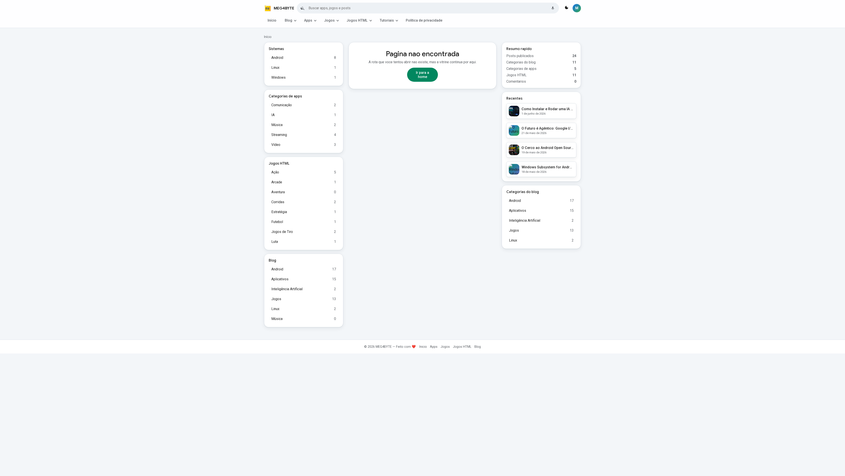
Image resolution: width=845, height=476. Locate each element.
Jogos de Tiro (282, 232)
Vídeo (275, 145)
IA (273, 115)
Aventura (278, 192)
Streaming (279, 135)
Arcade (276, 182)
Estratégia (279, 212)
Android (277, 58)
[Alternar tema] (566, 8)
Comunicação (281, 105)
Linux (275, 67)
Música (277, 125)
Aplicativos (279, 279)
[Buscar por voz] (552, 8)
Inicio (423, 347)
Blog (288, 20)
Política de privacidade (424, 20)
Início (272, 20)
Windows (278, 77)
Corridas (277, 202)
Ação (275, 172)
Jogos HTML (357, 20)
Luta (274, 242)
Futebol (277, 222)
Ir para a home (422, 75)
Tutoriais (387, 20)
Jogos (329, 20)
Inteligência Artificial (287, 289)
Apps (308, 20)
